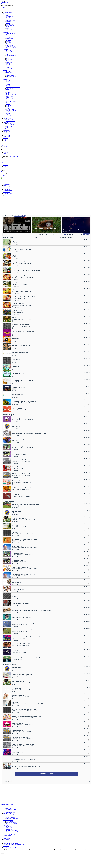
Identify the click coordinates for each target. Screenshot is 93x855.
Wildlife (8, 67)
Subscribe (5, 138)
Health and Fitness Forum (12, 94)
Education (8, 21)
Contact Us (11, 156)
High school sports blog (11, 60)
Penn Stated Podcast (11, 110)
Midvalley (8, 41)
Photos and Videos (10, 20)
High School (9, 59)
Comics (8, 89)
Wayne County (9, 45)
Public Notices (9, 126)
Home (2, 195)
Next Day (43, 780)
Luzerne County (10, 43)
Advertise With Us (20, 215)
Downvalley (9, 42)
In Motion (8, 105)
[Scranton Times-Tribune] (7, 146)
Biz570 (8, 81)
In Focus (8, 104)
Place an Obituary (10, 51)
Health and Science (10, 27)
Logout (5, 140)
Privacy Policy (50, 781)
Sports (4, 53)
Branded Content (7, 131)
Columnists (9, 72)
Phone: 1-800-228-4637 (11, 824)
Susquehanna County (11, 47)
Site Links (5, 807)
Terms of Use (56, 781)
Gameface (8, 58)
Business (5, 79)
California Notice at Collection (10, 842)
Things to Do (6, 83)
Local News (6, 32)
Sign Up (2, 145)
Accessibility (9, 829)
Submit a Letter (9, 77)
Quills (7, 111)
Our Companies (7, 813)
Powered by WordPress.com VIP (11, 847)
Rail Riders (9, 66)
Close (2, 853)
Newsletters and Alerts (11, 809)
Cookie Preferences (7, 840)
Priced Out (8, 28)
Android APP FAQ (10, 834)
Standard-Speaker (10, 816)
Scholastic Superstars (11, 29)
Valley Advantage (7, 30)
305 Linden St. (9, 821)
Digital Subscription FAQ (12, 831)
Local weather (9, 16)
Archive (8, 810)
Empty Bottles (9, 96)
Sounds (8, 113)
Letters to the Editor (10, 76)
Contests (8, 93)
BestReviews (6, 130)
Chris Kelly (9, 74)
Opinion (5, 70)
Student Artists (6, 192)
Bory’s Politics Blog (11, 101)
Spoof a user (3, 157)
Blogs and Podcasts (7, 100)
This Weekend (49, 780)
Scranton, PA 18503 (11, 822)
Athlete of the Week (11, 55)
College (8, 57)
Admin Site (43, 781)
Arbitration (6, 846)
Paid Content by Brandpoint (12, 132)
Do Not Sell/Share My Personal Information (13, 844)
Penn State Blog (10, 109)
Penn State (8, 63)
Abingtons (8, 37)
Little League (9, 62)
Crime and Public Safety (12, 19)
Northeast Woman (7, 190)
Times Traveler (9, 88)
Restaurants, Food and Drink (13, 87)
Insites (7, 106)
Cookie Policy (6, 839)
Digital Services (7, 118)
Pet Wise (8, 92)
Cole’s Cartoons (10, 102)
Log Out (16, 156)
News (4, 13)
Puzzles (8, 91)
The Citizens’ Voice (10, 814)
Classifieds (5, 122)
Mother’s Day (6, 117)
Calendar (8, 85)
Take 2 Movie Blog (10, 115)
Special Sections (7, 135)
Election (8, 23)
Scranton (8, 34)
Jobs (7, 127)
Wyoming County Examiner (12, 818)
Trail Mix (8, 114)
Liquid (7, 97)
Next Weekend (56, 780)
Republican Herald (10, 817)
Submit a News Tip (10, 121)
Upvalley (8, 40)
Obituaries (5, 49)
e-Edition (5, 134)
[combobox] (42, 234)
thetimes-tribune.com (8, 820)
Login (4, 139)
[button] (46, 1)
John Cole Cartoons (10, 75)
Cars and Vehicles (10, 125)
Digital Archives (10, 119)
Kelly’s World (9, 108)
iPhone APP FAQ (10, 833)
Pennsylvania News (10, 25)
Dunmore (8, 36)
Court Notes (9, 17)
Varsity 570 (9, 68)
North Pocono (9, 38)
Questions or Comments (11, 830)
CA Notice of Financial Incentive (11, 843)
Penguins (8, 64)
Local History (9, 24)
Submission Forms (7, 12)
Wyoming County (10, 46)
